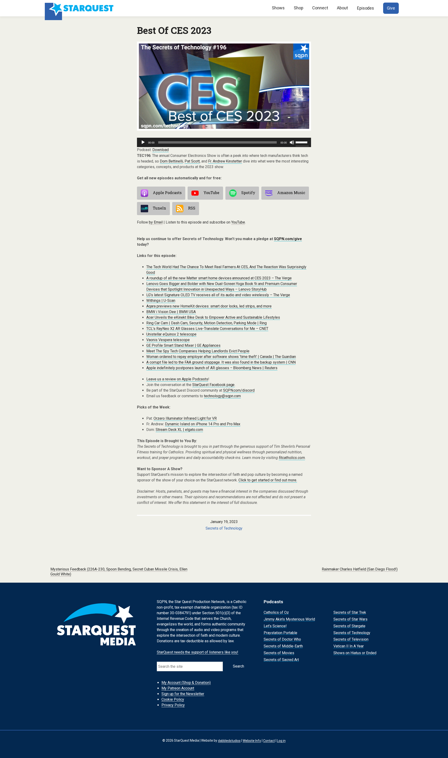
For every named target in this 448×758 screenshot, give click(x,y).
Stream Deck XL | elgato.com (179, 429)
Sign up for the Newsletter (182, 694)
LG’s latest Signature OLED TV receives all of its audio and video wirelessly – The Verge (218, 295)
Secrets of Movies (279, 653)
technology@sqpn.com (222, 396)
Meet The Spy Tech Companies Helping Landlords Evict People (197, 351)
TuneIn (159, 208)
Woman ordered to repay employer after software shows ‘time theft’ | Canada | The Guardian (221, 356)
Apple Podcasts (167, 192)
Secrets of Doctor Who (282, 639)
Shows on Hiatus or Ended (354, 653)
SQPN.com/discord (239, 390)
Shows (278, 7)
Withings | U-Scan (160, 300)
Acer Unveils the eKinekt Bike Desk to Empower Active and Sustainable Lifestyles (213, 317)
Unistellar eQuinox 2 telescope (171, 334)
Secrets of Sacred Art (281, 659)
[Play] (143, 142)
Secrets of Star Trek (349, 612)
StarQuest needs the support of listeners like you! (197, 652)
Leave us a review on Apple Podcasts (177, 379)
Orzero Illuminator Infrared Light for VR (185, 418)
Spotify (248, 192)
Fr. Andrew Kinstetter (225, 161)
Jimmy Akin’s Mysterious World (289, 619)
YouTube (211, 192)
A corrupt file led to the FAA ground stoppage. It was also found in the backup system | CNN (221, 362)
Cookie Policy (172, 699)
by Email (156, 222)
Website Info (252, 740)
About (342, 7)
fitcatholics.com (292, 457)
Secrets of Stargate (349, 626)
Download (160, 150)
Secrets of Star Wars (350, 619)
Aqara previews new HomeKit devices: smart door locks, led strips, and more (209, 306)
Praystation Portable (280, 633)
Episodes (365, 8)
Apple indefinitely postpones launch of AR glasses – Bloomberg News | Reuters (211, 368)
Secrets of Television (350, 639)
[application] (224, 142)
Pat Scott (192, 161)
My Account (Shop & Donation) (186, 682)
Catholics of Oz (276, 612)
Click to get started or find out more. (267, 480)
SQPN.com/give (288, 239)
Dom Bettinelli (171, 161)
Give (391, 8)
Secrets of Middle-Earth (283, 646)
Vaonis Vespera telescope (168, 340)
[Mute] (292, 142)
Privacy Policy (173, 705)
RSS (191, 208)
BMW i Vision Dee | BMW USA (171, 312)
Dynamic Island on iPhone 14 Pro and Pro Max (203, 424)
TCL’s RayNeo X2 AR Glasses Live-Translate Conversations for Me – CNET (207, 328)
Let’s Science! (275, 626)
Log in (281, 740)
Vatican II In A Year (348, 646)
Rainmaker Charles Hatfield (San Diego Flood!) (360, 569)
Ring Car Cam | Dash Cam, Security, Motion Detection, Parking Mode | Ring (206, 323)
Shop (298, 7)
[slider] (302, 142)
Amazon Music (291, 192)
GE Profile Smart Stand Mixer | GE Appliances (183, 345)
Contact (269, 740)
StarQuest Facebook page (213, 385)
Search (238, 666)
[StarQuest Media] (80, 8)
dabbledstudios (229, 740)
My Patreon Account (177, 688)
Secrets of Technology (224, 528)
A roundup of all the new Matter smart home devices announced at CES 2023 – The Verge (219, 278)
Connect (320, 7)
